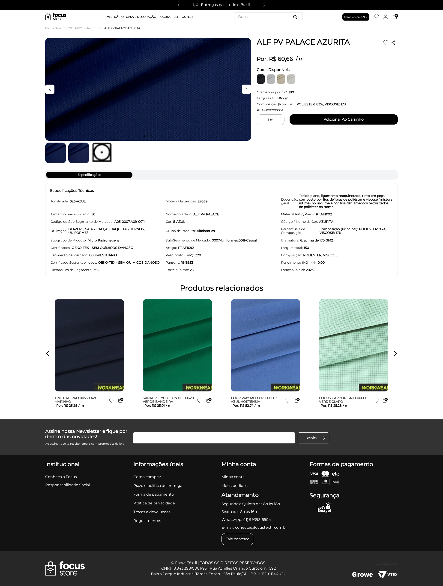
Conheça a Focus (61, 477)
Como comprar (147, 477)
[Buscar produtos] (296, 17)
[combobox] (268, 16)
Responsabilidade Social (67, 485)
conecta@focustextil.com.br (261, 527)
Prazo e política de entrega (157, 485)
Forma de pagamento (153, 494)
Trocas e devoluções (152, 512)
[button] (47, 353)
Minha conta (233, 477)
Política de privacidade (154, 503)
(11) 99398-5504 (257, 519)
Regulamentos (147, 521)
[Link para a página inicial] (54, 28)
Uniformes (93, 28)
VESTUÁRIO (74, 28)
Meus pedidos (235, 485)
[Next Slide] (264, 5)
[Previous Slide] (178, 5)
